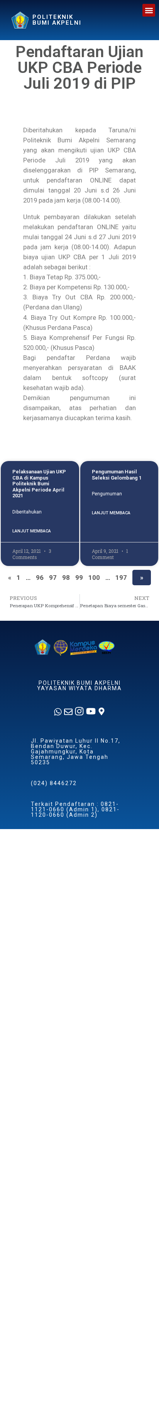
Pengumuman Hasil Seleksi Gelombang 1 (117, 475)
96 (40, 577)
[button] (148, 10)
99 (79, 577)
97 (53, 577)
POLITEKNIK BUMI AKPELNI (56, 20)
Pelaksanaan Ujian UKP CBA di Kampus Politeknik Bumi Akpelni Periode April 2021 (39, 483)
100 (94, 577)
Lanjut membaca (31, 531)
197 (121, 577)
